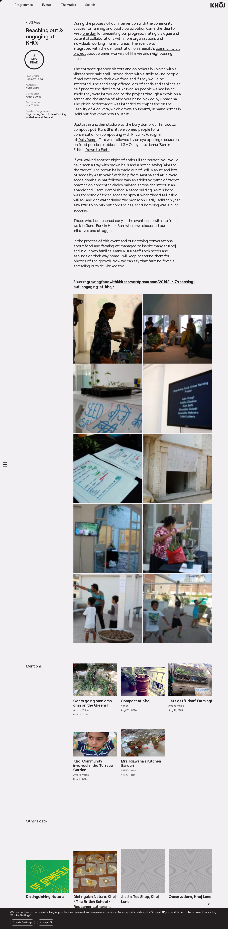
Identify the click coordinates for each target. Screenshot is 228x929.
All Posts (34, 22)
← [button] (29, 906)
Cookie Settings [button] (22, 922)
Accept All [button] (46, 922)
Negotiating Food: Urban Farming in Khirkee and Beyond (46, 116)
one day (89, 33)
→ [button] (207, 906)
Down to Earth (97, 149)
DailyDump (87, 139)
